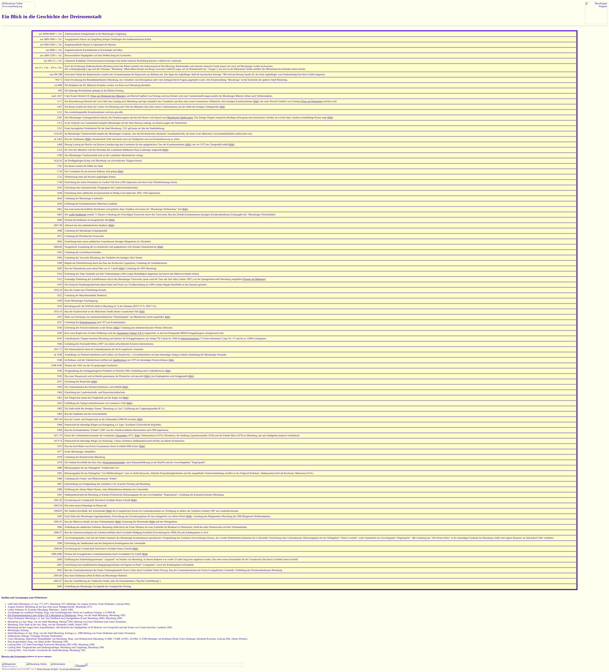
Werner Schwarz (43, 669)
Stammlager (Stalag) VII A (130, 333)
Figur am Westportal (311, 101)
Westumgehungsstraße (113, 462)
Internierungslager (190, 338)
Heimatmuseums (87, 322)
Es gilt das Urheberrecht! (70, 669)
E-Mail (54, 669)
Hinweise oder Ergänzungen (13, 656)
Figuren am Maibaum (254, 279)
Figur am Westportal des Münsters (108, 96)
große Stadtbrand (77, 214)
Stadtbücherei (120, 360)
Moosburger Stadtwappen (180, 117)
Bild (256, 101)
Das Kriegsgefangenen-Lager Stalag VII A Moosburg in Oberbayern (42, 615)
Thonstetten (121, 435)
